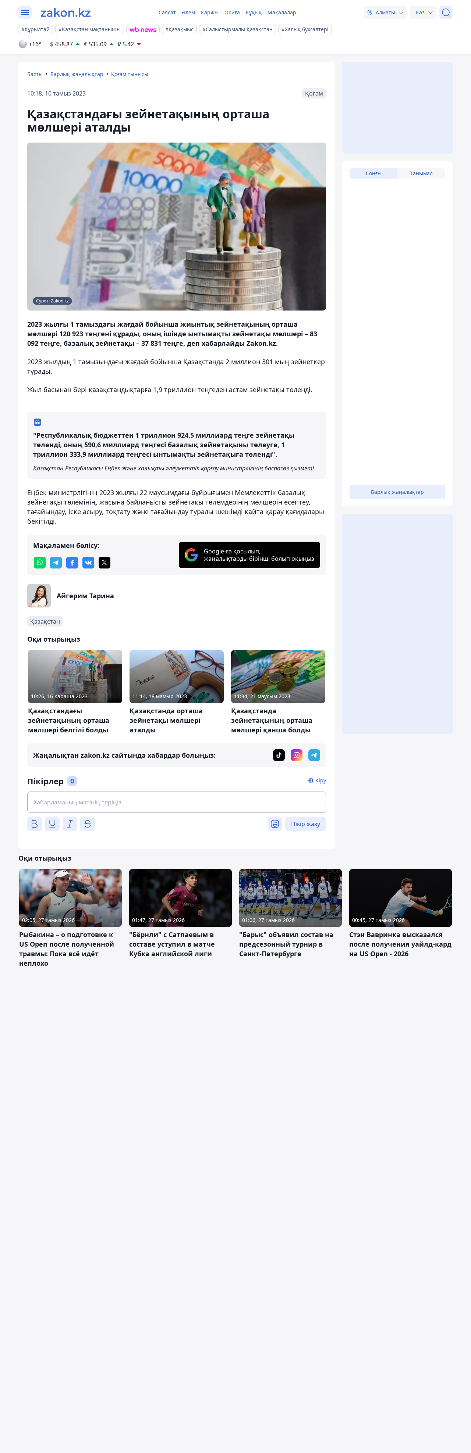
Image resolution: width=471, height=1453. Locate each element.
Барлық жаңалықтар (76, 74)
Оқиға (232, 12)
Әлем (188, 12)
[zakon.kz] (65, 12)
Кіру (320, 780)
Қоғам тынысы (129, 74)
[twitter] (104, 562)
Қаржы (210, 12)
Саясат (167, 12)
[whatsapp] (39, 562)
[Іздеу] (446, 12)
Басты (35, 74)
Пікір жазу (305, 824)
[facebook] (72, 562)
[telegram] (56, 562)
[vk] (88, 562)
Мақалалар (282, 12)
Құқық (254, 12)
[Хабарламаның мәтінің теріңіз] (176, 802)
